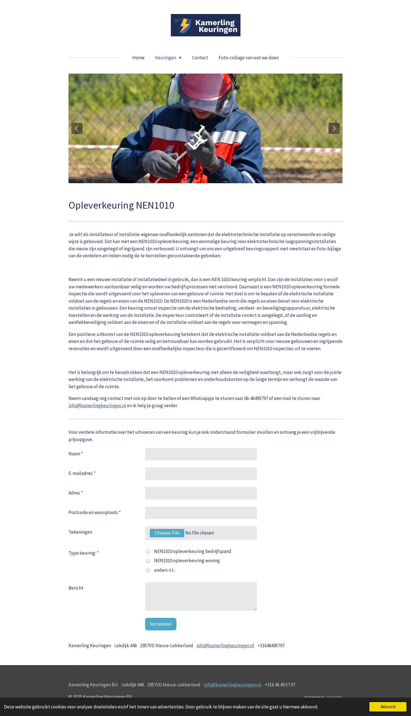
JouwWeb (334, 696)
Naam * (75, 454)
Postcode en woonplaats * (94, 512)
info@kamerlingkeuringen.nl (97, 405)
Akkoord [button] (388, 706)
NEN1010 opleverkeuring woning (187, 560)
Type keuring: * (83, 553)
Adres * (75, 493)
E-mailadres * (81, 473)
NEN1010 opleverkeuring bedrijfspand (192, 551)
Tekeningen (80, 532)
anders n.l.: (164, 570)
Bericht (75, 588)
